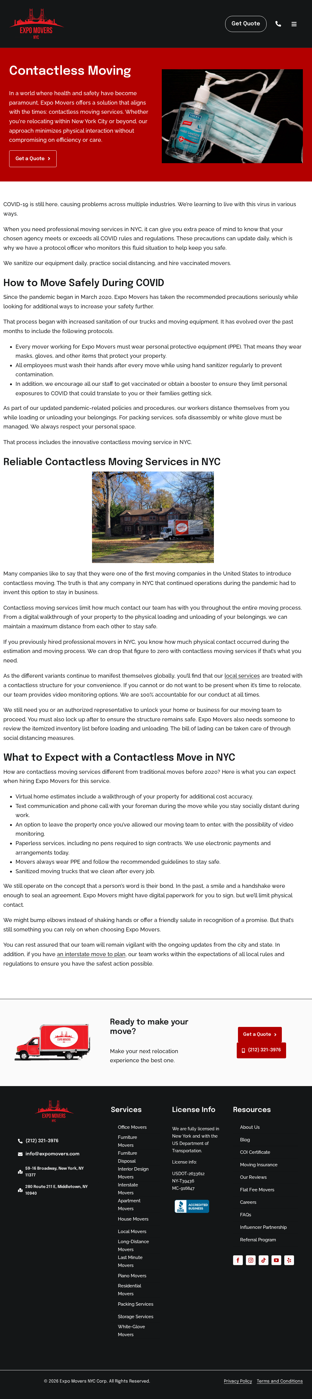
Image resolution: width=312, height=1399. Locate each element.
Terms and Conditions (280, 1381)
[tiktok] (263, 1260)
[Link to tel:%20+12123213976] (278, 24)
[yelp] (289, 1260)
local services (242, 676)
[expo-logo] (36, 9)
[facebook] (238, 1260)
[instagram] (251, 1260)
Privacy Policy (238, 1381)
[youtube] (276, 1260)
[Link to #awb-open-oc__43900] (294, 24)
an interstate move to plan (91, 954)
